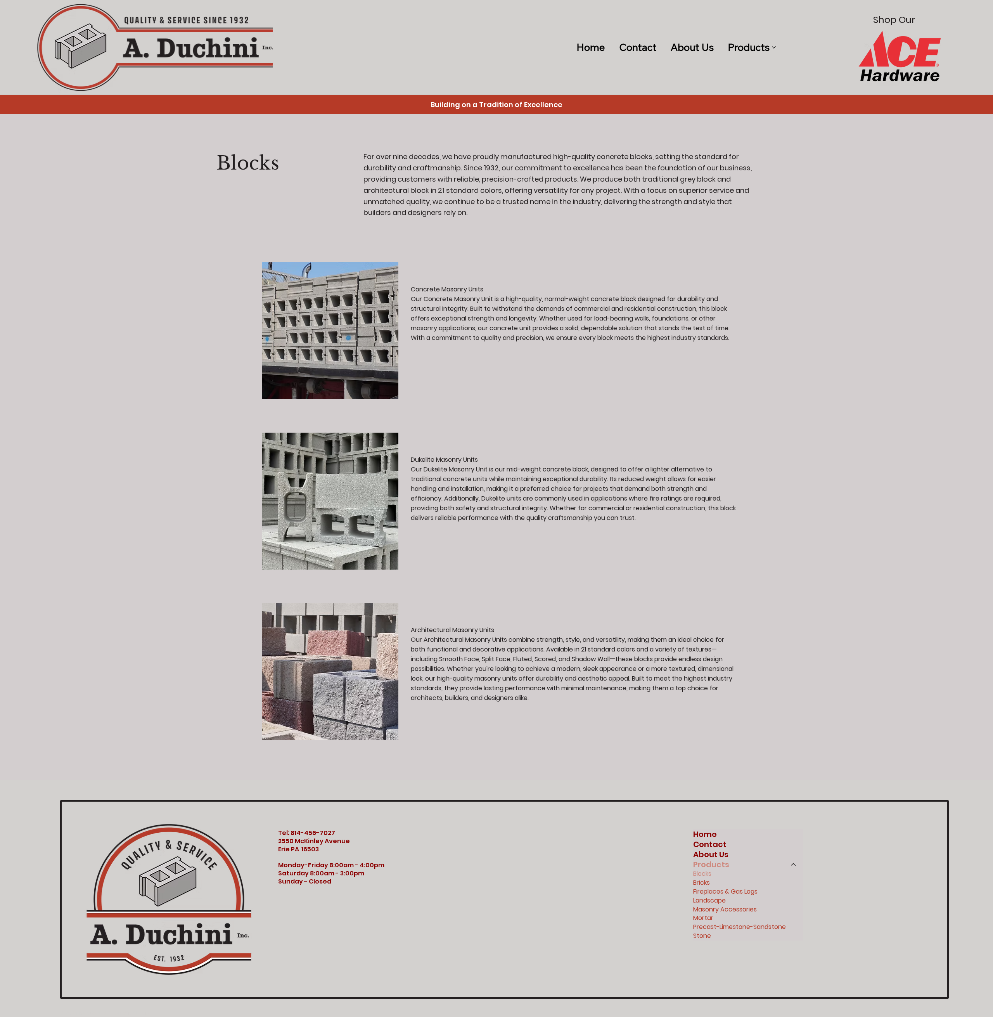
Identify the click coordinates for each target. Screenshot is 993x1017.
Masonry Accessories (725, 909)
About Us (710, 854)
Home (705, 834)
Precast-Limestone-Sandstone (739, 927)
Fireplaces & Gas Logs (725, 891)
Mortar (703, 918)
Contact (710, 844)
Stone (702, 936)
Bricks (701, 882)
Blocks (702, 874)
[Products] (793, 864)
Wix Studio (136, 1013)
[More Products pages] (774, 47)
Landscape (709, 900)
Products (711, 864)
